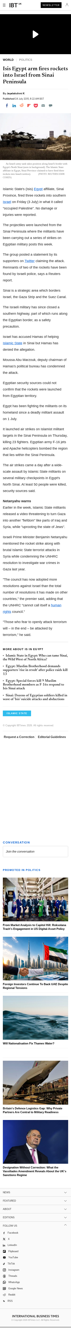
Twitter (30, 261)
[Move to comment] (50, 105)
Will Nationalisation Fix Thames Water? (28, 1043)
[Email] (43, 105)
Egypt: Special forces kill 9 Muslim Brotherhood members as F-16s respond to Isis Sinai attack (33, 684)
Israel (7, 202)
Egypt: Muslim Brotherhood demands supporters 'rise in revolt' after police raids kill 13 (35, 670)
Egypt (38, 189)
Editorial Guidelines (52, 737)
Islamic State (12, 343)
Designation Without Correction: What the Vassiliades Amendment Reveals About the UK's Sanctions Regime (34, 1171)
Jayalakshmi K (16, 93)
